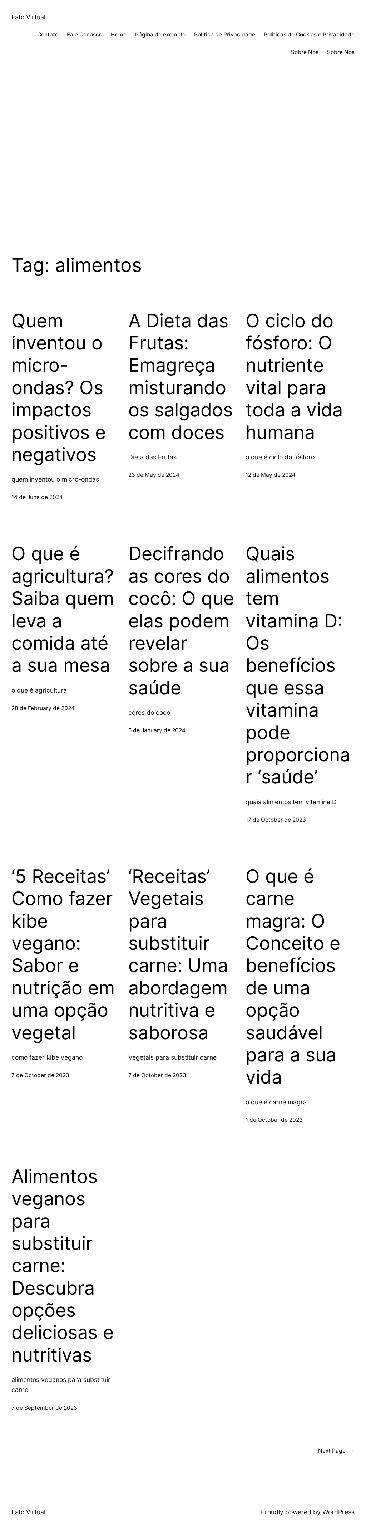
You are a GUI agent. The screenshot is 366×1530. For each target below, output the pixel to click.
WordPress (338, 1512)
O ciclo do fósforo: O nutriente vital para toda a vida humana (294, 377)
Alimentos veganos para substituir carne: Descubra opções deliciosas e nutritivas (62, 1265)
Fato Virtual (28, 17)
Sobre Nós (304, 52)
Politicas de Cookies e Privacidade (309, 34)
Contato (47, 34)
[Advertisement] (183, 166)
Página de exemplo (160, 34)
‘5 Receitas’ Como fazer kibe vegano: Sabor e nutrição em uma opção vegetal (63, 954)
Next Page (336, 1450)
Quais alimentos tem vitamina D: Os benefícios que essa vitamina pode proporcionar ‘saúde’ (298, 665)
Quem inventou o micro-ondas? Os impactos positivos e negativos (58, 388)
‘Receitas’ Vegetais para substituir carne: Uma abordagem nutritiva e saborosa (178, 954)
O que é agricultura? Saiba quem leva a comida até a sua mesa (62, 609)
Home (119, 34)
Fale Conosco (84, 34)
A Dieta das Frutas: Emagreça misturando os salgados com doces (180, 377)
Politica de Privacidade (224, 34)
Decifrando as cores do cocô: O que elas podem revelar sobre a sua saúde (181, 621)
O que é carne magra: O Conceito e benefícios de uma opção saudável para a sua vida (293, 977)
